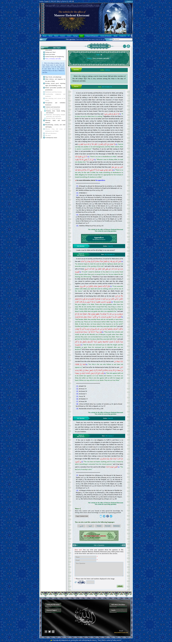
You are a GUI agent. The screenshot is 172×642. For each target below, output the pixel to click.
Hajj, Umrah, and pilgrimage (53, 77)
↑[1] (77, 186)
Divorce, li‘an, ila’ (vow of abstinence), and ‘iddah (55, 130)
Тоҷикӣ (99, 526)
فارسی (81, 525)
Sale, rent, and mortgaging (53, 109)
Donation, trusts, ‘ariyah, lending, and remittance (55, 111)
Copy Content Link (82, 516)
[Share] (124, 46)
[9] (104, 373)
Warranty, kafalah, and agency (53, 118)
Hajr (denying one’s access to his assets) (55, 99)
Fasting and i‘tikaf (50, 52)
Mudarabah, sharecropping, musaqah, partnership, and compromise (55, 115)
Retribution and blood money (53, 92)
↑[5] (77, 226)
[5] (113, 170)
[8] (86, 364)
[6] (102, 332)
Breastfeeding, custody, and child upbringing (55, 126)
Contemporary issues (51, 137)
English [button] (129, 1)
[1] (120, 114)
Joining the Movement (52, 604)
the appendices (100, 180)
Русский (107, 526)
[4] (94, 160)
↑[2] (77, 193)
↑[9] (77, 408)
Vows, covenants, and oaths (53, 58)
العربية (90, 525)
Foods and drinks (50, 54)
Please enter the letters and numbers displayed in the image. (95, 579)
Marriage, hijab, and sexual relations (55, 121)
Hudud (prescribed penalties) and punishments (55, 89)
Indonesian (116, 526)
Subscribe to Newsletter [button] (118, 604)
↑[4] (77, 215)
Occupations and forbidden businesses (55, 104)
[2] (116, 144)
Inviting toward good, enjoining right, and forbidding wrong (55, 84)
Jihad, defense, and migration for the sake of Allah (55, 80)
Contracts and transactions (52, 107)
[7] (81, 345)
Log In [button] (113, 610)
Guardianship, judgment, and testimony (55, 95)
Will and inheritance (51, 133)
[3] (88, 157)
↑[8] (77, 404)
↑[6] (77, 399)
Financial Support (51, 610)
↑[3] (77, 195)
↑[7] (77, 401)
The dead (48, 135)
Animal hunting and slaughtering (54, 56)
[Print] (128, 46)
